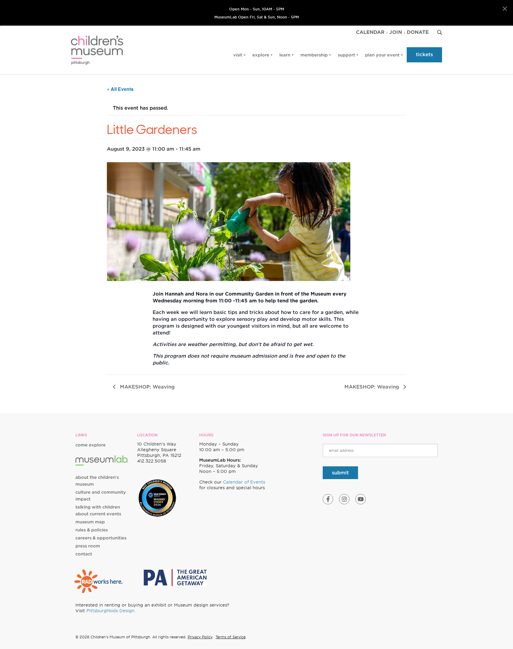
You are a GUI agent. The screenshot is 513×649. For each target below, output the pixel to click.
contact (83, 554)
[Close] (505, 8)
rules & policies (91, 530)
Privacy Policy (200, 637)
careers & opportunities (100, 538)
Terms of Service (231, 637)
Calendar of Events (244, 482)
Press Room (87, 546)
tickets (424, 54)
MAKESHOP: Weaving (146, 387)
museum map (90, 521)
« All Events (120, 89)
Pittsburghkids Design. (111, 610)
